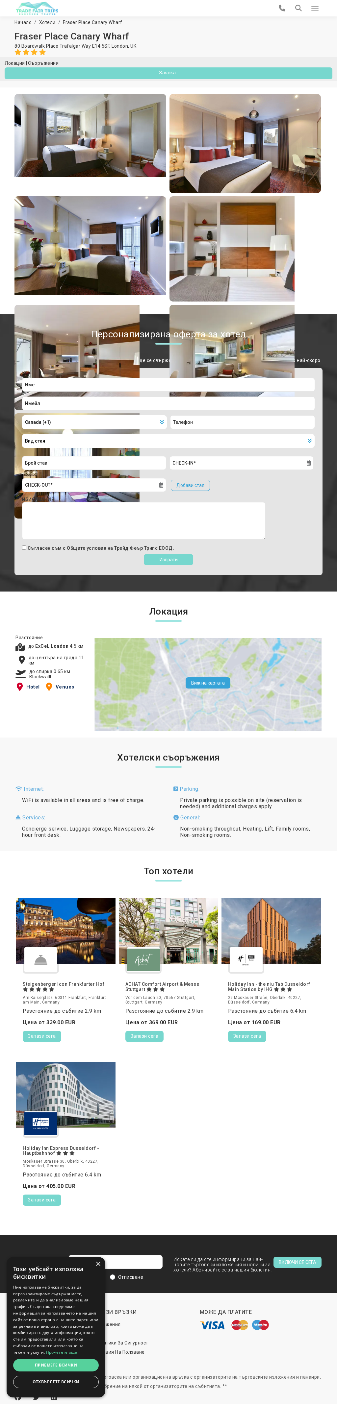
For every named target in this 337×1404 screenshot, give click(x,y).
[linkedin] (54, 1397)
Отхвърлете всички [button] (56, 1382)
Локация (15, 63)
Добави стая (190, 485)
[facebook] (18, 1397)
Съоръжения (43, 63)
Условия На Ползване (119, 1352)
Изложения (107, 1324)
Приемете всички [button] (56, 1365)
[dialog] (56, 1327)
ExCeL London (52, 646)
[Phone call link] (282, 8)
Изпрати (169, 559)
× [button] (97, 1264)
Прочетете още (61, 1352)
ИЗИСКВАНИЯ (38, 499)
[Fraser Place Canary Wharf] (90, 143)
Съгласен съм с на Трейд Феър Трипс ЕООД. (101, 548)
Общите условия (87, 548)
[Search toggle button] (298, 8)
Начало (23, 22)
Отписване (130, 1277)
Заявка (167, 72)
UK (133, 46)
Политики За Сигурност (121, 1342)
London (120, 46)
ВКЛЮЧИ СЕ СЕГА (297, 1262)
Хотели (47, 22)
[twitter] (37, 1397)
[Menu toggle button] (315, 8)
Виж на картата (208, 683)
